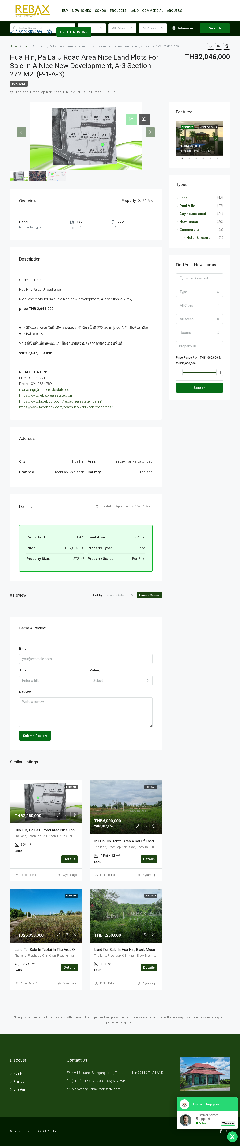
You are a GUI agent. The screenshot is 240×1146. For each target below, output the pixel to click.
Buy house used (193, 214)
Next (216, 138)
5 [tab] (212, 160)
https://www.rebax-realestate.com (46, 395)
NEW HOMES (81, 11)
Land (184, 198)
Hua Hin (19, 1073)
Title (23, 670)
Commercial (152, 11)
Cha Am (19, 1089)
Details (69, 859)
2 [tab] (191, 160)
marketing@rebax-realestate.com (45, 390)
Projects (118, 11)
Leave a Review (149, 595)
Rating (95, 670)
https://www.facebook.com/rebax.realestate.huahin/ (60, 401)
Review (25, 692)
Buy (65, 11)
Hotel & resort (198, 238)
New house (189, 222)
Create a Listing (74, 32)
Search (200, 388)
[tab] (131, 119)
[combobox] (119, 595)
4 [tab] (205, 160)
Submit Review (35, 736)
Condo (100, 11)
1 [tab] (184, 160)
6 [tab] (219, 160)
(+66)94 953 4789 (28, 32)
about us (174, 11)
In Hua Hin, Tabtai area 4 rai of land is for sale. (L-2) (138, 841)
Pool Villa (187, 206)
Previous (183, 138)
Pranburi (20, 1081)
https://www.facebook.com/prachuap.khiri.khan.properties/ (66, 407)
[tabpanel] (199, 138)
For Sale (18, 83)
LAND (134, 11)
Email (23, 648)
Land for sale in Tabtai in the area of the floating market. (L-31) (68, 949)
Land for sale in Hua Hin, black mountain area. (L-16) (137, 949)
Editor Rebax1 (29, 875)
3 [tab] (198, 160)
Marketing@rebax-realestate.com (96, 1089)
